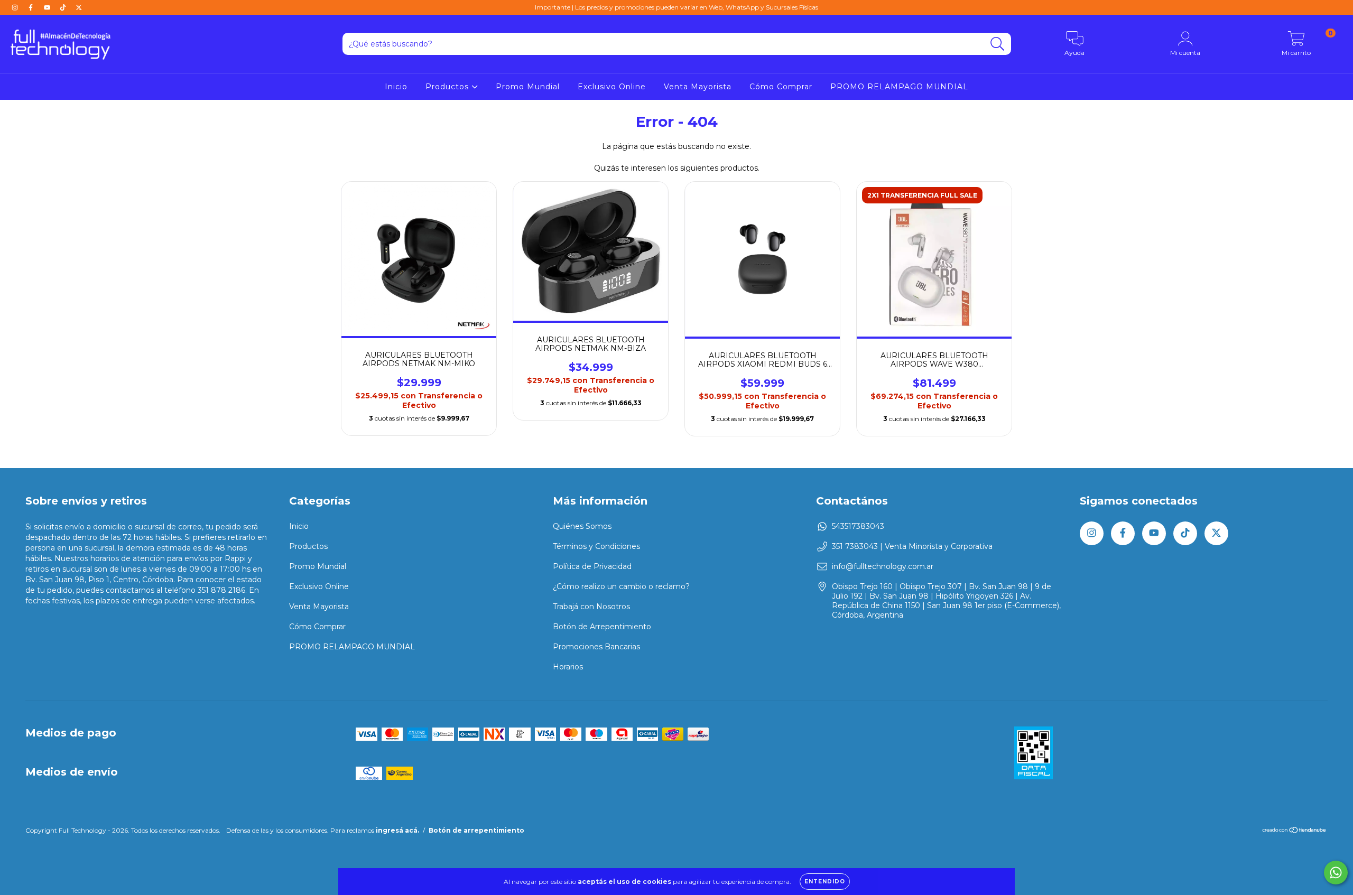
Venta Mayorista (697, 86)
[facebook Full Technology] (32, 7)
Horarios (568, 667)
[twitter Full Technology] (79, 7)
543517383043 (858, 526)
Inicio (396, 86)
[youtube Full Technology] (48, 7)
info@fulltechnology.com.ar (882, 566)
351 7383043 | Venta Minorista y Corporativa (912, 546)
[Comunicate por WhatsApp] (1336, 872)
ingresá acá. (397, 830)
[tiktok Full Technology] (64, 7)
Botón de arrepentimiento (476, 830)
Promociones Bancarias (596, 646)
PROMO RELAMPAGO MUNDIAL (899, 86)
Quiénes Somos (582, 526)
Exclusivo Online (612, 86)
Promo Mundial (528, 86)
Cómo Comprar (780, 86)
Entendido (824, 881)
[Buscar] (997, 44)
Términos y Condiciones (596, 546)
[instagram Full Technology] (16, 7)
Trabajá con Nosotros (591, 606)
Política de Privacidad (592, 566)
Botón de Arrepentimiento (602, 626)
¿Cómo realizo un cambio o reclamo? (621, 586)
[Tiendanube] (1295, 831)
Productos (448, 86)
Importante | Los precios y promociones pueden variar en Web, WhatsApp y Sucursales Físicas (676, 7)
